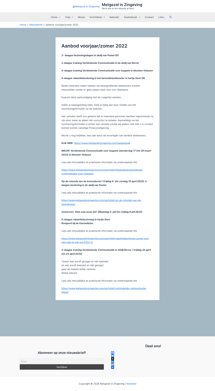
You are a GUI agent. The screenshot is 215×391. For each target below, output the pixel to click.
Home (54, 17)
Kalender (114, 17)
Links (161, 17)
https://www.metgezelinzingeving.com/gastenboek (102, 143)
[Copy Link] (153, 364)
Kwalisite (131, 383)
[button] (58, 17)
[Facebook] (153, 352)
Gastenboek (130, 17)
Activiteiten (96, 17)
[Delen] (153, 367)
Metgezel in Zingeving (122, 4)
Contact (149, 17)
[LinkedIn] (153, 361)
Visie (67, 17)
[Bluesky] (153, 355)
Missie (81, 17)
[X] (153, 358)
